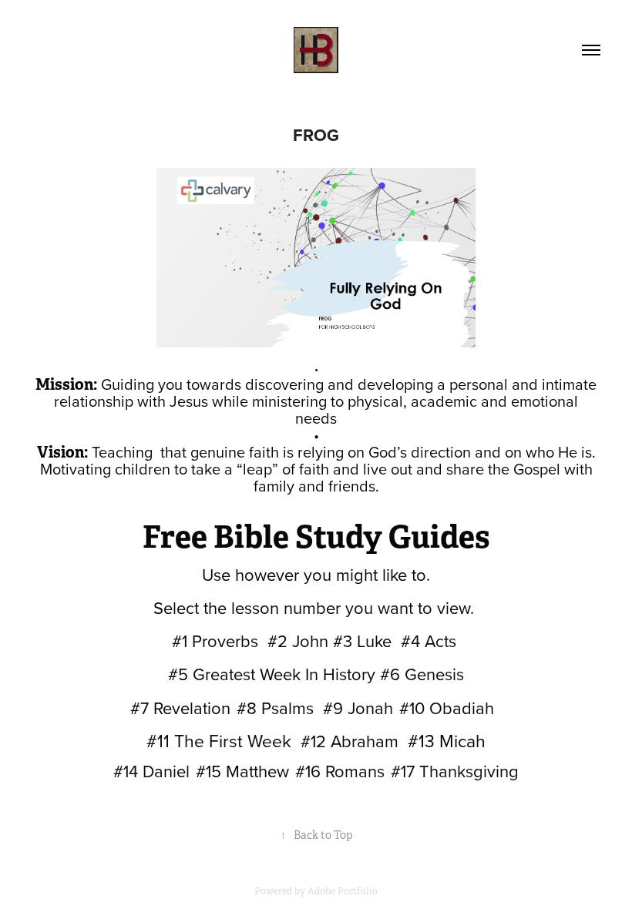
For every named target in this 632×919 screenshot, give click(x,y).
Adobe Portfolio (343, 891)
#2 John (297, 640)
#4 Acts (428, 640)
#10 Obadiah (446, 707)
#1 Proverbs (215, 640)
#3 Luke (362, 640)
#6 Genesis (422, 674)
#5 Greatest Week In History (271, 674)
